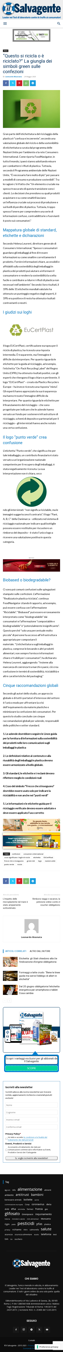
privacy (7, 1230)
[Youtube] (47, 1330)
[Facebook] (6, 83)
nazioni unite (50, 861)
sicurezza (9, 1234)
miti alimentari (33, 1219)
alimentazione (30, 1189)
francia (39, 1209)
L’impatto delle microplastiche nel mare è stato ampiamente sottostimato (15, 903)
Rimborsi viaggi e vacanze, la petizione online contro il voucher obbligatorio (46, 902)
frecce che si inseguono (14, 861)
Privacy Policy (33, 1345)
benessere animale (13, 1200)
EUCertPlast (48, 857)
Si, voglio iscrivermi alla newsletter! (31, 1158)
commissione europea (14, 1204)
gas (46, 1209)
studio (36, 1234)
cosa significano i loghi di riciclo (17, 857)
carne (36, 1200)
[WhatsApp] (26, 83)
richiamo (16, 1229)
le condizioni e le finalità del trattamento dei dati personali (27, 1138)
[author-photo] (31, 933)
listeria (7, 1219)
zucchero (18, 1239)
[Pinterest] (19, 83)
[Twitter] (13, 83)
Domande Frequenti (31, 1348)
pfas (39, 1224)
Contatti (31, 1340)
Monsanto (46, 1218)
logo (40, 861)
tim (6, 1238)
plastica (47, 1224)
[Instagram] (24, 1329)
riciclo (19, 864)
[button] (5, 24)
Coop (27, 1204)
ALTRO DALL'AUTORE (40, 951)
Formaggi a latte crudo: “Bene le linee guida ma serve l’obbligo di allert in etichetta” (39, 976)
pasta (14, 1224)
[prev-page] (5, 1000)
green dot (31, 861)
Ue (11, 1239)
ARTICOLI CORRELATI (15, 951)
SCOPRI (31, 1068)
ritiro (25, 1229)
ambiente (9, 1195)
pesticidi (26, 1223)
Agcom (7, 1190)
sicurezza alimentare (23, 1234)
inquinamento (43, 1214)
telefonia (46, 1234)
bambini (37, 1194)
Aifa (14, 1190)
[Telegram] (33, 83)
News (5, 51)
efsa (13, 1209)
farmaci (30, 1209)
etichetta (36, 857)
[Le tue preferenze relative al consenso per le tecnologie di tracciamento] (48, 1347)
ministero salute (18, 1219)
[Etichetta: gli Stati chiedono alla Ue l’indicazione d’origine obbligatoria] (10, 962)
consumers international (33, 854)
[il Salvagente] (31, 10)
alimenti (47, 1190)
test (55, 1234)
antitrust (22, 1194)
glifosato (12, 1213)
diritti (7, 1209)
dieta (48, 1204)
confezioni (16, 854)
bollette (28, 1199)
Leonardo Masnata (13, 76)
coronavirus (38, 1204)
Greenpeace (27, 1214)
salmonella (34, 1229)
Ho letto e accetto (27, 1138)
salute (46, 1228)
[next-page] (9, 1000)
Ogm (7, 1224)
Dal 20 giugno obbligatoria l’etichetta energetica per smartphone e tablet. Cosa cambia (39, 990)
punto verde (9, 864)
